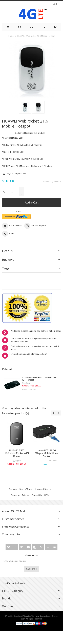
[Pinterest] (41, 547)
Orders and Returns (20, 495)
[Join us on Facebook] (15, 547)
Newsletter (31, 555)
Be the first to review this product (30, 133)
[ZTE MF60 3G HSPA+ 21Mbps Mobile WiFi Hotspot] (12, 384)
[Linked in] (48, 547)
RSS (46, 495)
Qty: (4, 191)
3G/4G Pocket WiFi (13, 583)
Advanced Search (43, 489)
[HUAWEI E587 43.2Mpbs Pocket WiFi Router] (17, 433)
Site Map (13, 489)
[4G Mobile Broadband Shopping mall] (31, 15)
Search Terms (25, 489)
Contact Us (37, 495)
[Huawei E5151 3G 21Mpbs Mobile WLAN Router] (46, 433)
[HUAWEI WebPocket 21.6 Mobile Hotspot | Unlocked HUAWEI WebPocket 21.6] (25, 107)
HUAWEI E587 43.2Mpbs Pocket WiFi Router (17, 453)
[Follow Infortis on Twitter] (9, 547)
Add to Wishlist (29, 389)
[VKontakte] (54, 547)
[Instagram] (35, 547)
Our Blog (7, 606)
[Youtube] (28, 547)
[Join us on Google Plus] (22, 547)
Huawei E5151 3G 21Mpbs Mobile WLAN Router (46, 453)
